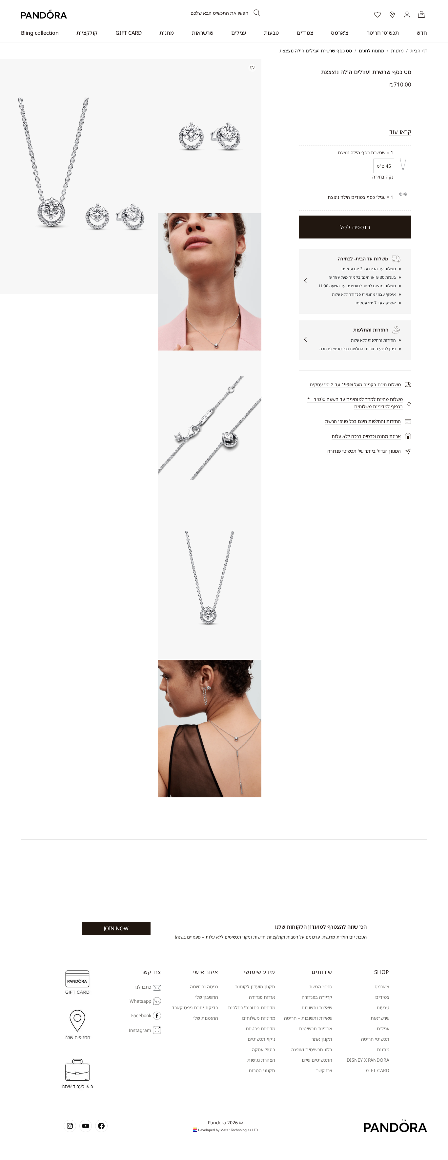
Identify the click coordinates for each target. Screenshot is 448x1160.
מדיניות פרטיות (260, 1028)
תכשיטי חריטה (382, 32)
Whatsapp (140, 1001)
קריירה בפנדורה (317, 997)
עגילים (238, 32)
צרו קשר (324, 1070)
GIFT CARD (128, 32)
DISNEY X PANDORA (368, 1060)
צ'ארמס (339, 32)
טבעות (271, 32)
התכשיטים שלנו (317, 1060)
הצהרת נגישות (261, 1060)
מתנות (166, 32)
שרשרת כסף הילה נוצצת (361, 152)
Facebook (141, 1015)
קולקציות (86, 32)
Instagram (140, 1030)
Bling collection (40, 32)
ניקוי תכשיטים (261, 1039)
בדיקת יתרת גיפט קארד (195, 1007)
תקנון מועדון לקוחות (255, 986)
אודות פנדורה (262, 997)
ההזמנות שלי (205, 1018)
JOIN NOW (116, 928)
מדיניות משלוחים (258, 1018)
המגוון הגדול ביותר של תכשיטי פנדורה (364, 451)
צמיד (384, 997)
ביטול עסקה (263, 1049)
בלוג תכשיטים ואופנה (311, 1049)
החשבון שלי (206, 997)
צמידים (305, 32)
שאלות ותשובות (316, 1007)
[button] (209, 136)
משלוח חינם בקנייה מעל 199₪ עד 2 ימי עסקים (355, 384)
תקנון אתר (322, 1039)
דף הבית (418, 51)
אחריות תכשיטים (315, 1028)
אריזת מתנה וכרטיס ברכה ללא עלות (366, 436)
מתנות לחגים (371, 51)
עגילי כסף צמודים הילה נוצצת (356, 197)
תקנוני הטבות (262, 1070)
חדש (422, 32)
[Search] (257, 13)
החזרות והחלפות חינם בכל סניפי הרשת (363, 421)
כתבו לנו (143, 987)
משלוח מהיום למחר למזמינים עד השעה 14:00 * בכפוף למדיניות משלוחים (355, 402)
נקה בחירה (382, 177)
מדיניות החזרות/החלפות (251, 1007)
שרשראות (203, 32)
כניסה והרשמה (204, 986)
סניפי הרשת (320, 986)
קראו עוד (400, 131)
